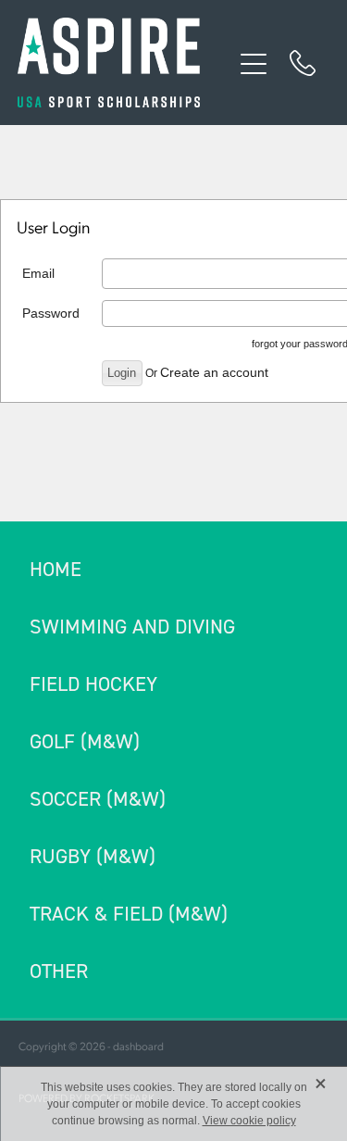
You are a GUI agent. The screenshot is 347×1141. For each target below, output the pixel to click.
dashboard (138, 1045)
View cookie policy (249, 1120)
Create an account (214, 372)
